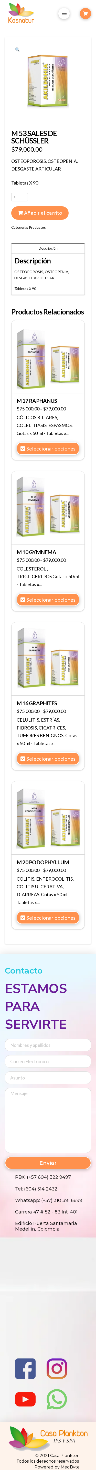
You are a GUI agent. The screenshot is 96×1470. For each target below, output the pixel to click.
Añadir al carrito (43, 213)
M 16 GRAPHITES (37, 703)
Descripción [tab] (48, 248)
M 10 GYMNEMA (36, 552)
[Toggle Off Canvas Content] (85, 13)
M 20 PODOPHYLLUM (43, 862)
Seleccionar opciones (51, 448)
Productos (37, 227)
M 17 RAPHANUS (37, 401)
